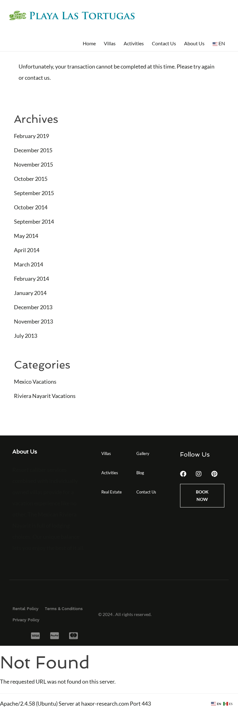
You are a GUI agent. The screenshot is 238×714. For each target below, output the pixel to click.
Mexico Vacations (35, 381)
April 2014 (26, 250)
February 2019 (31, 135)
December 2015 (33, 150)
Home (89, 43)
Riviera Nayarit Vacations (45, 395)
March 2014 (28, 264)
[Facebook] (183, 474)
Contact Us (164, 43)
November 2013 (33, 321)
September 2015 (34, 193)
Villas (110, 43)
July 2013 (25, 335)
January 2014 (30, 292)
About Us (194, 43)
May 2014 (26, 235)
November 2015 (33, 164)
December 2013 (33, 307)
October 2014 (30, 207)
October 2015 (30, 178)
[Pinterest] (214, 474)
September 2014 (34, 221)
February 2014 (31, 278)
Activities (134, 43)
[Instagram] (199, 474)
